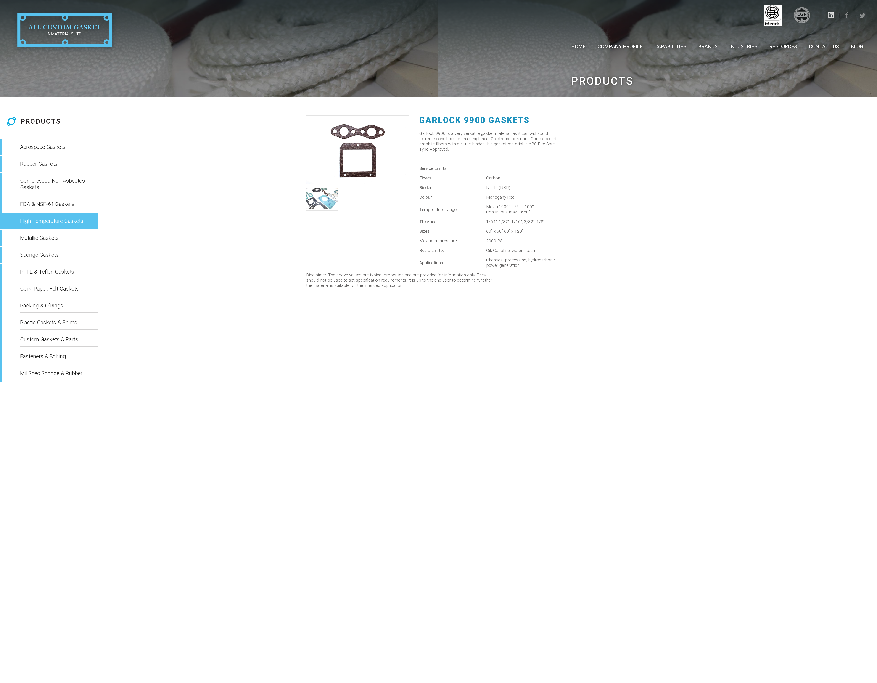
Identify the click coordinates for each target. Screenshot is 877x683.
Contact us (824, 46)
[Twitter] (862, 15)
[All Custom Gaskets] (64, 30)
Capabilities (670, 46)
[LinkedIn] (831, 15)
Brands (708, 46)
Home (578, 46)
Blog (857, 46)
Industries (743, 46)
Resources (783, 46)
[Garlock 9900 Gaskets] (357, 150)
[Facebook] (847, 15)
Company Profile (620, 46)
